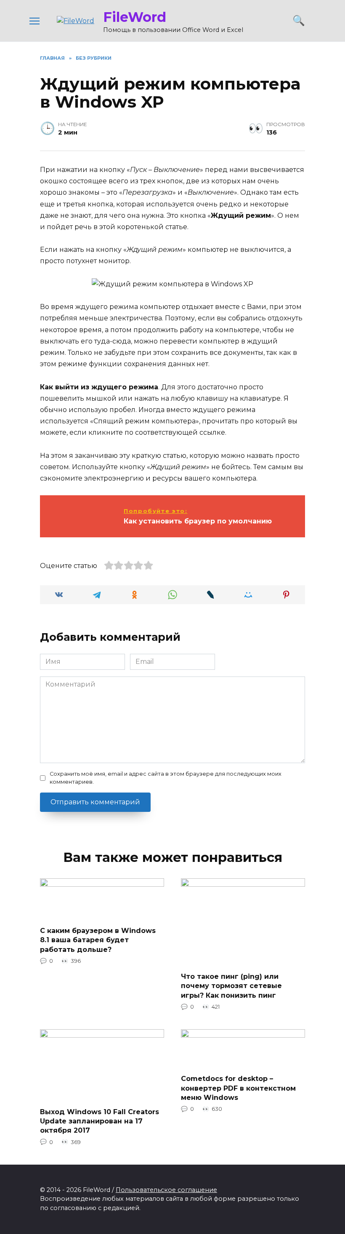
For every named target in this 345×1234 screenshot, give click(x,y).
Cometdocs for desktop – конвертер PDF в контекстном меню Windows (238, 1088)
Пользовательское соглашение (166, 1190)
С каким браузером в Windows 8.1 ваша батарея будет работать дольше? (98, 940)
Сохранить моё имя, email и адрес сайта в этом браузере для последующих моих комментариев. (165, 778)
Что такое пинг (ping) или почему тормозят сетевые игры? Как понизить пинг (231, 985)
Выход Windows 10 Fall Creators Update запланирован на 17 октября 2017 (99, 1120)
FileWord (134, 17)
